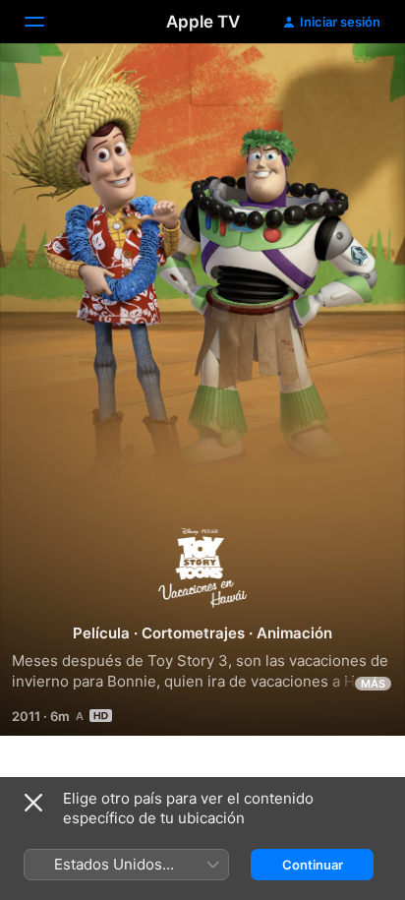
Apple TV (203, 21)
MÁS (373, 683)
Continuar (312, 864)
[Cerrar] (33, 802)
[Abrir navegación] (46, 21)
